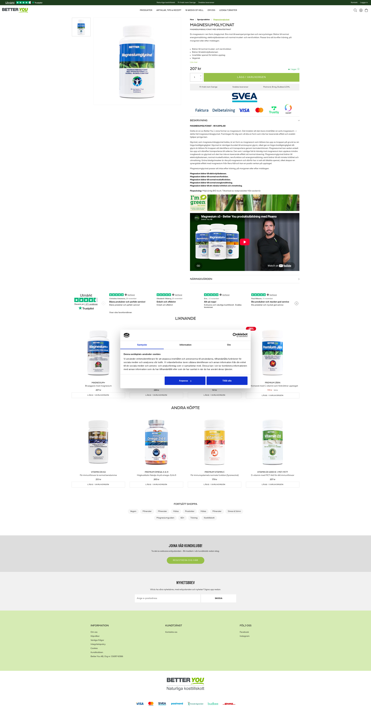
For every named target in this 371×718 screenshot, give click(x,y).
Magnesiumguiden (165, 518)
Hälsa (176, 511)
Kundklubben (97, 652)
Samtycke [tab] (142, 345)
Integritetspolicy (98, 644)
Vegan (133, 511)
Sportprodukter (203, 20)
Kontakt (354, 2)
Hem (192, 20)
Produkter (189, 511)
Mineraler (147, 511)
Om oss (94, 632)
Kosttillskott (209, 518)
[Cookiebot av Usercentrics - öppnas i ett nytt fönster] (235, 335)
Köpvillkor (95, 636)
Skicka (218, 598)
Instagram (245, 636)
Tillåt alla (226, 380)
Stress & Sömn (234, 511)
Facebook (244, 632)
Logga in (364, 2)
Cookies (94, 648)
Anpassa (183, 380)
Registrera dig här (185, 560)
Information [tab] (185, 345)
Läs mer (194, 62)
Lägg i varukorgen (251, 77)
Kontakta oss (171, 632)
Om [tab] (229, 345)
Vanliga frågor (97, 640)
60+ (182, 518)
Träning (194, 518)
